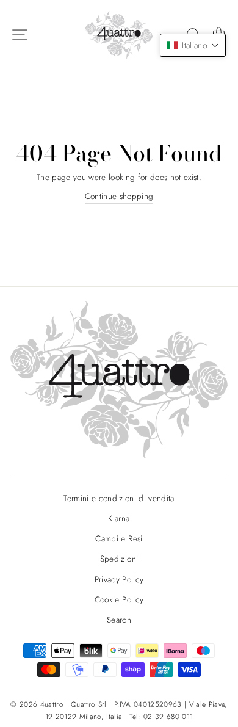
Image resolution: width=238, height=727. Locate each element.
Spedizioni (119, 558)
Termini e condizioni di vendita (119, 498)
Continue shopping (119, 196)
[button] (192, 45)
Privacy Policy (119, 579)
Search (119, 619)
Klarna (118, 518)
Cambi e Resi (118, 538)
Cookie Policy (119, 599)
